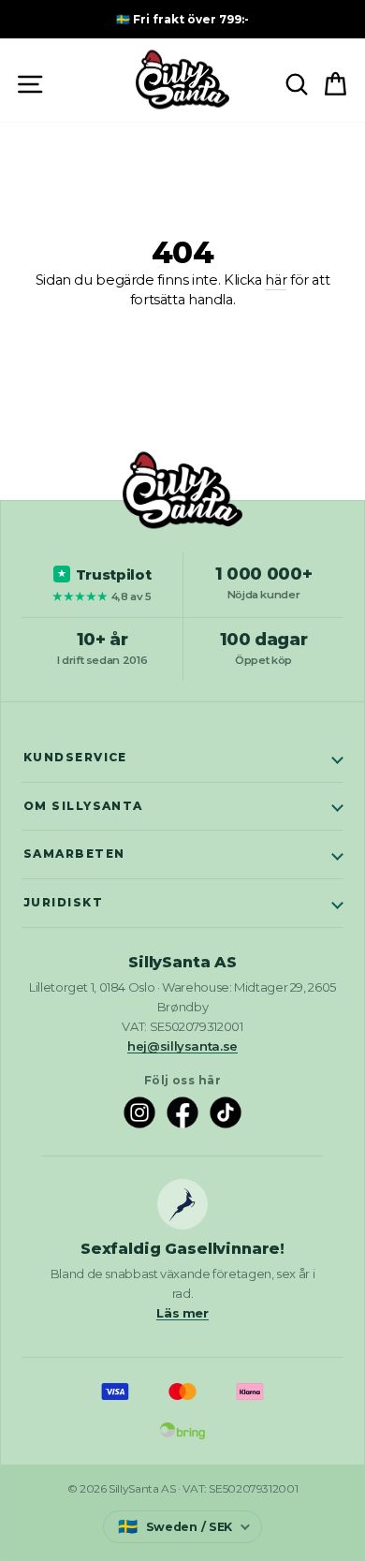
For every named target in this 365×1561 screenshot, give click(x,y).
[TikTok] (225, 1112)
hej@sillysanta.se (182, 1045)
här (275, 280)
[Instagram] (139, 1112)
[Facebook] (182, 1112)
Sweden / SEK (175, 1526)
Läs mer (182, 1312)
